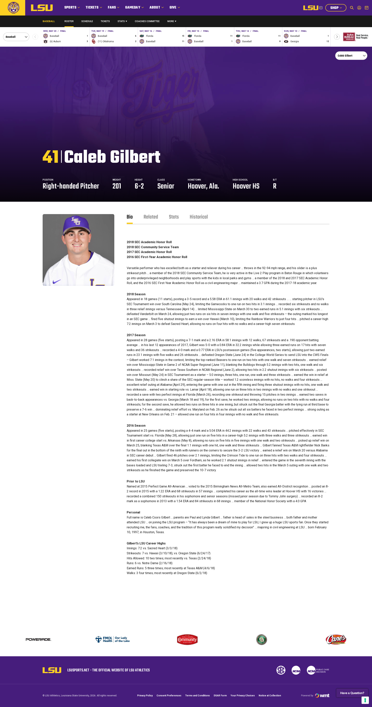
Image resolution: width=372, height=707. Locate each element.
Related (151, 217)
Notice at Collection (270, 695)
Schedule (87, 21)
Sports (70, 7)
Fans (112, 7)
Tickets (92, 7)
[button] (337, 37)
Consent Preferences (169, 695)
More (170, 21)
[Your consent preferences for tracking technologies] (365, 700)
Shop (338, 8)
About (155, 7)
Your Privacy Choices (243, 695)
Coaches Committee (147, 21)
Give (173, 7)
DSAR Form (220, 695)
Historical (199, 217)
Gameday (132, 7)
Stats (121, 21)
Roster (69, 21)
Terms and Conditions (197, 695)
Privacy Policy (145, 695)
